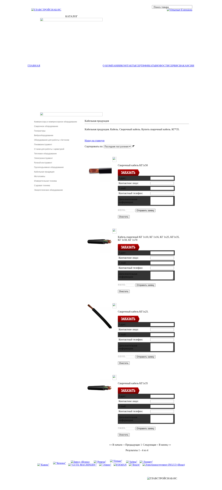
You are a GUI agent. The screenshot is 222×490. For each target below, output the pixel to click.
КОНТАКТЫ (128, 65)
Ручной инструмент (43, 163)
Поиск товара (161, 7)
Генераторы (40, 131)
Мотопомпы (39, 176)
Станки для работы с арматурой (49, 149)
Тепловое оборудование (45, 153)
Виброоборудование (43, 135)
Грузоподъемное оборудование (49, 167)
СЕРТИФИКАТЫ (146, 65)
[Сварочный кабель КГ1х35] (99, 399)
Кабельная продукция (44, 172)
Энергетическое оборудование (48, 190)
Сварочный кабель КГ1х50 (146, 158)
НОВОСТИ (162, 65)
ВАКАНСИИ (186, 65)
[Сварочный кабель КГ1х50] (99, 181)
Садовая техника (42, 185)
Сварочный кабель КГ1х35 (146, 376)
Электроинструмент (43, 158)
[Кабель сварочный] (99, 253)
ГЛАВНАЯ (34, 65)
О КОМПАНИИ (112, 65)
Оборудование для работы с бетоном (51, 140)
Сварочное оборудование (46, 126)
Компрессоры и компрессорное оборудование (55, 122)
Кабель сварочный (137, 230)
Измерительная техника (45, 181)
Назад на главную (94, 140)
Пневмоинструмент (43, 144)
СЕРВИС (174, 65)
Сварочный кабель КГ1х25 (146, 304)
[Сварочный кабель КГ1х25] (99, 327)
